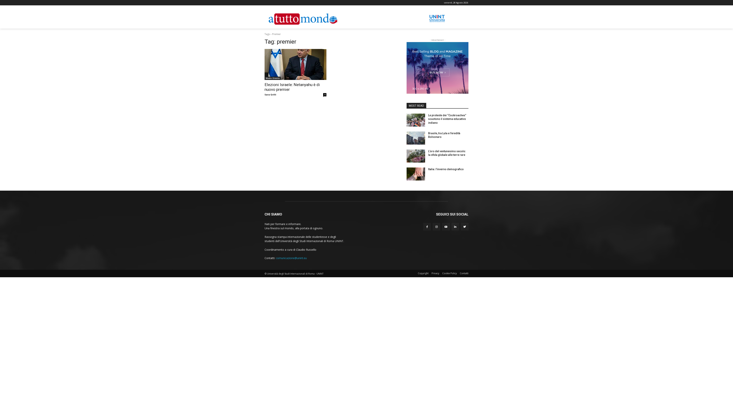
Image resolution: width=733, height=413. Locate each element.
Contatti (464, 273)
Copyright (423, 273)
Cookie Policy (449, 273)
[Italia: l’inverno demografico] (416, 173)
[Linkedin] (455, 226)
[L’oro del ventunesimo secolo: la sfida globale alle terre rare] (416, 156)
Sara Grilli (270, 94)
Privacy (435, 273)
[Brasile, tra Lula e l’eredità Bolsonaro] (416, 138)
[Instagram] (436, 226)
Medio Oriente (273, 78)
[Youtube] (446, 226)
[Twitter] (464, 226)
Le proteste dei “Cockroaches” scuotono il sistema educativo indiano (447, 119)
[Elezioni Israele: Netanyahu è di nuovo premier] (295, 64)
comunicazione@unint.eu (291, 258)
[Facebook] (427, 226)
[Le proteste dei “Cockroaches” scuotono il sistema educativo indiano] (416, 120)
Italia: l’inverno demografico (446, 169)
